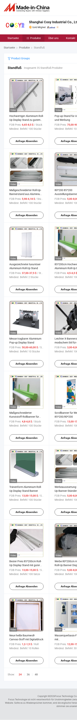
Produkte (35, 38)
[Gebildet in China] (27, 7)
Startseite (13, 38)
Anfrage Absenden (27, 141)
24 (20, 674)
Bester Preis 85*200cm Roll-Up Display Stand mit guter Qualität (25, 565)
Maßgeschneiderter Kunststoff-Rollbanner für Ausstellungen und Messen (24, 416)
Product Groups (20, 58)
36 (28, 674)
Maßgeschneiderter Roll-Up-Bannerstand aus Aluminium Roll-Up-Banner (25, 194)
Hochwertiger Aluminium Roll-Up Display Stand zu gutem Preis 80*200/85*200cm (26, 119)
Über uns (53, 38)
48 (36, 674)
